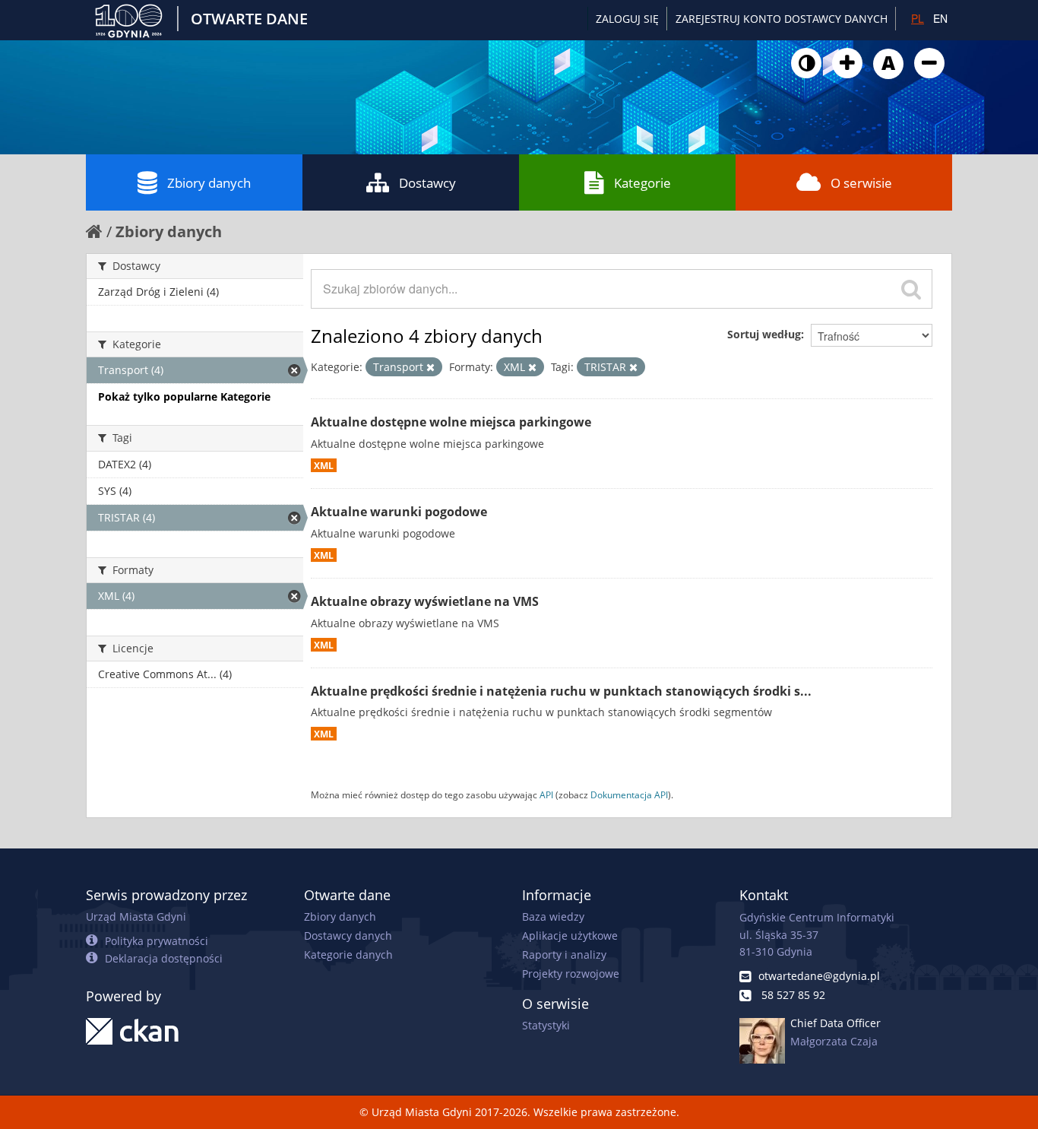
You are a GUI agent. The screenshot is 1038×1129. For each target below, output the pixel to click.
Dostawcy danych (348, 935)
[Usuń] (430, 367)
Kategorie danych (348, 954)
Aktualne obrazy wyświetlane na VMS (425, 601)
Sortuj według (764, 334)
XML (324, 465)
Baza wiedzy (553, 916)
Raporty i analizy (564, 954)
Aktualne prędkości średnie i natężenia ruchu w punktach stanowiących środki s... (561, 691)
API (546, 794)
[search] (911, 288)
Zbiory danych (209, 183)
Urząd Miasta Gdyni (136, 916)
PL (917, 18)
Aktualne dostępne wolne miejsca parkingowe (451, 422)
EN (940, 18)
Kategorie (642, 183)
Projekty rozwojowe (570, 973)
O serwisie (861, 183)
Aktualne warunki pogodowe (399, 511)
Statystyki (546, 1025)
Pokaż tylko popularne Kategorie (184, 396)
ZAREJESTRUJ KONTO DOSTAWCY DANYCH (782, 18)
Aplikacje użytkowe (570, 935)
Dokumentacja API (629, 794)
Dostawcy (427, 183)
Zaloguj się (627, 18)
